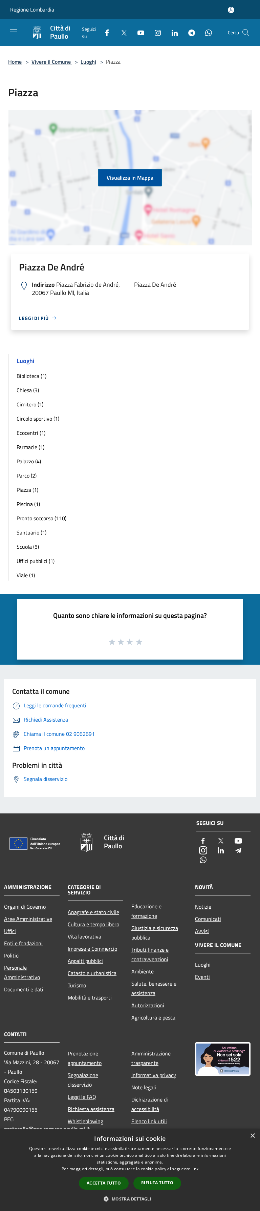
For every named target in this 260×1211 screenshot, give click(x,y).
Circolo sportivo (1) (38, 419)
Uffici (10, 931)
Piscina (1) (28, 504)
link (195, 1169)
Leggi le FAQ (82, 1097)
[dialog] (130, 1170)
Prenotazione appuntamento (85, 1058)
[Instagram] (155, 32)
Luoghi (88, 62)
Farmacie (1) (30, 447)
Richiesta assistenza (91, 1109)
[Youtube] (138, 32)
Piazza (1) (27, 490)
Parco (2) (27, 475)
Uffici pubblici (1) (36, 561)
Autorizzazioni (147, 1005)
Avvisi (202, 931)
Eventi (202, 977)
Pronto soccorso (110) (41, 518)
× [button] (252, 1135)
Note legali (143, 1087)
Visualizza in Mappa (130, 178)
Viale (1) (26, 575)
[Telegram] (189, 32)
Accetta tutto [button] (104, 1183)
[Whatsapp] (206, 32)
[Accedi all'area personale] (231, 10)
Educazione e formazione (146, 911)
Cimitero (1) (30, 404)
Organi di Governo (25, 907)
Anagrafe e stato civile (93, 912)
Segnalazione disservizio (83, 1080)
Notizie (203, 907)
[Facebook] (104, 32)
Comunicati (208, 919)
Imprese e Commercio (92, 949)
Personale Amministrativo (22, 972)
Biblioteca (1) (31, 376)
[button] (130, 1199)
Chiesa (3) (28, 390)
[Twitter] (121, 32)
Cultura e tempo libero (93, 924)
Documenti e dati (23, 989)
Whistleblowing (85, 1121)
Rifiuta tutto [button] (157, 1183)
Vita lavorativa (84, 936)
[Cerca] (246, 32)
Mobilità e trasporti (90, 997)
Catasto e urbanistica (92, 973)
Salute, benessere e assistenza (153, 988)
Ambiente (142, 971)
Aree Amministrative (28, 919)
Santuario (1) (31, 532)
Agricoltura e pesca (153, 1017)
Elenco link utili (149, 1121)
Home (15, 62)
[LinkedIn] (172, 32)
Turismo (77, 985)
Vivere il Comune (51, 62)
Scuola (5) (28, 547)
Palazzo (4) (29, 461)
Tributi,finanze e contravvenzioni (150, 954)
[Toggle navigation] (13, 32)
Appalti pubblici (85, 961)
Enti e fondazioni (23, 943)
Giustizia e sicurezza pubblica (154, 933)
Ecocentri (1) (31, 433)
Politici (12, 955)
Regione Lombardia (32, 9)
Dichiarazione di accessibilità (149, 1104)
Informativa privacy (153, 1075)
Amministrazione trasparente (151, 1058)
